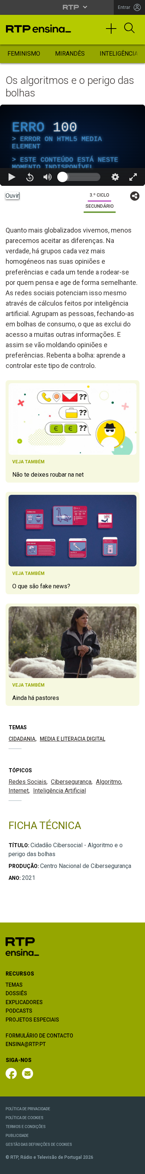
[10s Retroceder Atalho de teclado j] (30, 1165)
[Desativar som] (48, 1165)
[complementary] (72, 587)
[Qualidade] (115, 1165)
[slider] (99, 1165)
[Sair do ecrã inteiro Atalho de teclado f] (133, 1165)
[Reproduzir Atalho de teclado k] (12, 1165)
